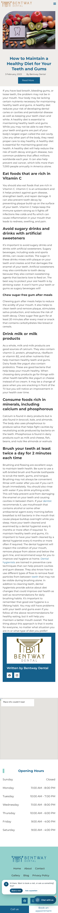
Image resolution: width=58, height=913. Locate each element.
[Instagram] (17, 675)
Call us (15, 909)
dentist (47, 501)
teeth (35, 576)
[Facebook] (9, 675)
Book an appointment (43, 909)
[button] (55, 3)
